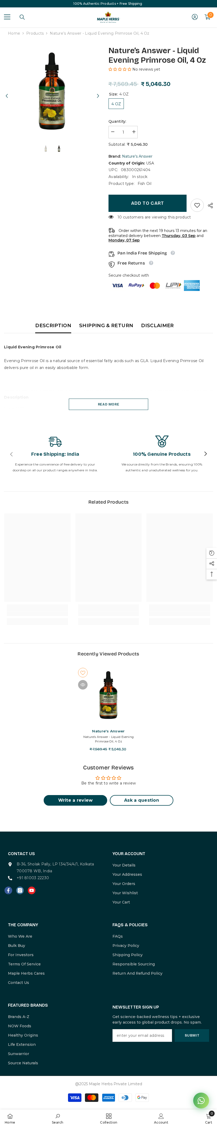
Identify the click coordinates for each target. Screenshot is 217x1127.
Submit (192, 1035)
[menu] (7, 17)
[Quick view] (83, 685)
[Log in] (195, 17)
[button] (6, 91)
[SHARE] (208, 205)
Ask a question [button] (141, 800)
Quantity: (117, 121)
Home (14, 33)
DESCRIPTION (53, 325)
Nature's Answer (137, 156)
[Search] (22, 17)
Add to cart (147, 203)
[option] (52, 91)
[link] (197, 205)
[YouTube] (31, 890)
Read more (108, 404)
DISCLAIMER (157, 325)
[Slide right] (205, 454)
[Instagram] (20, 890)
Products (35, 33)
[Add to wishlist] (83, 672)
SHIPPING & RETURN (106, 325)
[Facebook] (8, 890)
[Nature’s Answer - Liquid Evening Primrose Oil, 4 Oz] (108, 695)
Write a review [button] (75, 800)
